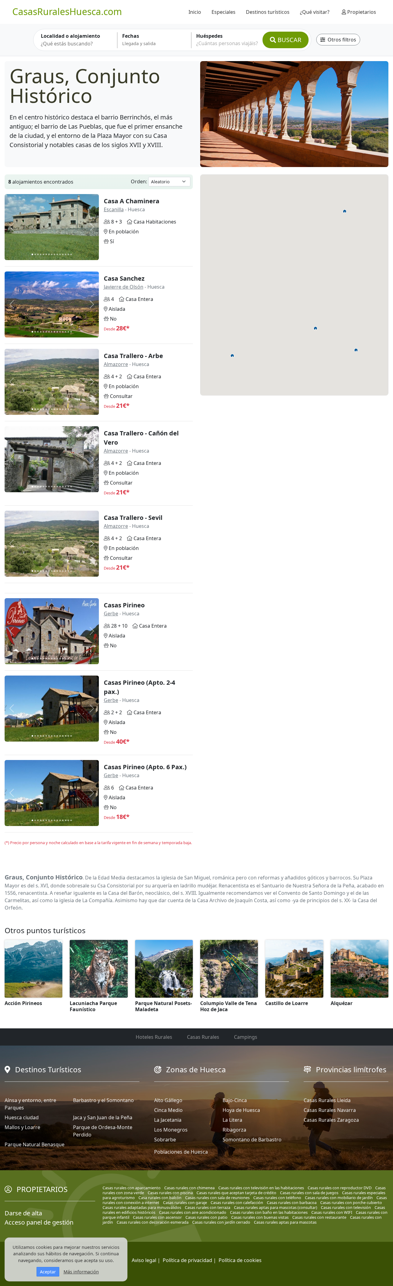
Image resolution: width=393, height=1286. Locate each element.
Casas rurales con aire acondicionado (192, 1212)
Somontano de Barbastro (252, 1139)
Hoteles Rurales (154, 1037)
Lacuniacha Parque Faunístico (93, 1006)
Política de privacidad (187, 1260)
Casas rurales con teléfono (277, 1197)
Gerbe (111, 613)
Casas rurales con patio (206, 1217)
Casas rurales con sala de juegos (309, 1192)
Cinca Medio (168, 1110)
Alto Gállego (168, 1100)
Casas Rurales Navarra (330, 1110)
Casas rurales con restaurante (319, 1217)
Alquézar (341, 1003)
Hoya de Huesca (241, 1110)
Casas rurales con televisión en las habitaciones (261, 1188)
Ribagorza (234, 1129)
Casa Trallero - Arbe (133, 356)
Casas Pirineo (124, 605)
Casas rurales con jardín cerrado (221, 1222)
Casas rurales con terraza (207, 1207)
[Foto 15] (71, 254)
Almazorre (116, 364)
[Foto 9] (54, 254)
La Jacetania (167, 1119)
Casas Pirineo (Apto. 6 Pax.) (145, 767)
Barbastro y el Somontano (103, 1100)
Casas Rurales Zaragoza (331, 1119)
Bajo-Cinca (235, 1100)
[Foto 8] (52, 254)
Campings (245, 1037)
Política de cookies (240, 1260)
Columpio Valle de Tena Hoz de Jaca (228, 1006)
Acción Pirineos (23, 1003)
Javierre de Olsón (123, 286)
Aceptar (48, 1272)
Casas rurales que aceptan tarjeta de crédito (236, 1192)
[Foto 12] (63, 254)
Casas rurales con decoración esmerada (153, 1222)
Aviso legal (144, 1260)
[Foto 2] (35, 254)
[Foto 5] (43, 254)
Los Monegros (171, 1129)
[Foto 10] (57, 254)
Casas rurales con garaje (185, 1202)
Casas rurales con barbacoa (292, 1202)
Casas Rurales (203, 1037)
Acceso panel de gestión (39, 1222)
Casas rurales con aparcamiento (132, 1188)
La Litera (232, 1119)
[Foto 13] (65, 254)
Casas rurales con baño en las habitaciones (269, 1212)
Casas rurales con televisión (346, 1207)
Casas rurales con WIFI (331, 1212)
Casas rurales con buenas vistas (260, 1217)
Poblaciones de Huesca (181, 1151)
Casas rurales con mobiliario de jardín (339, 1197)
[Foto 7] (49, 254)
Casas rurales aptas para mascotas (285, 1222)
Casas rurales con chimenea (189, 1188)
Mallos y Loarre (22, 1127)
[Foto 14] (68, 254)
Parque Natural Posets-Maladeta (163, 1006)
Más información (81, 1272)
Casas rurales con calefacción (237, 1202)
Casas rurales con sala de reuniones (217, 1197)
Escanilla (114, 209)
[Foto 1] (32, 254)
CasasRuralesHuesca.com (67, 11)
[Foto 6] (46, 254)
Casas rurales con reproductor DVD (340, 1188)
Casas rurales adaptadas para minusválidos (142, 1207)
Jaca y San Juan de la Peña (102, 1117)
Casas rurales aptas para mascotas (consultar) (275, 1207)
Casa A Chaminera (131, 201)
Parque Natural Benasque (34, 1144)
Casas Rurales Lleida (327, 1100)
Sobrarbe (165, 1139)
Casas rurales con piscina (170, 1192)
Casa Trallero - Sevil (133, 517)
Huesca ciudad (22, 1117)
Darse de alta (23, 1213)
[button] (356, 350)
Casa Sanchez (124, 278)
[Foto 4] (40, 254)
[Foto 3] (38, 254)
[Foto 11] (60, 254)
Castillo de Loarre (286, 1003)
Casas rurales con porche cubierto (351, 1202)
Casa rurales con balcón (159, 1197)
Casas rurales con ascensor (157, 1217)
